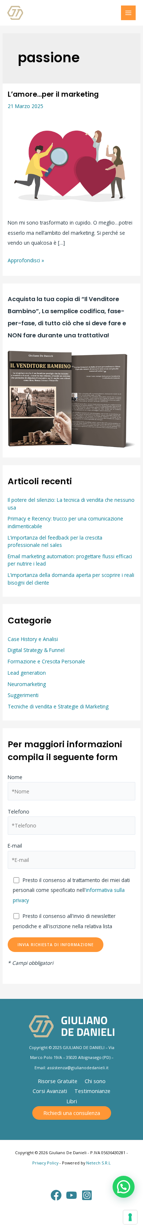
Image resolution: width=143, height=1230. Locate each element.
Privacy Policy (45, 1163)
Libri (71, 1101)
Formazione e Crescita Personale (46, 661)
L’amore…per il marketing (53, 94)
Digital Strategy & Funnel (36, 650)
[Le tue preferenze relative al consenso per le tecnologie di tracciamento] (130, 1217)
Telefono (18, 811)
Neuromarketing (27, 684)
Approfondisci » (26, 259)
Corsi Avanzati (50, 1090)
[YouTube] (71, 1195)
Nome (15, 777)
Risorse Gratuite (57, 1081)
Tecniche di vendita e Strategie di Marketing (58, 706)
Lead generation (27, 672)
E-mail (15, 845)
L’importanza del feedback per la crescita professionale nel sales (55, 541)
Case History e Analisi (33, 639)
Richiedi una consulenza (71, 1112)
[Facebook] (56, 1195)
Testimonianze (92, 1090)
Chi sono (95, 1081)
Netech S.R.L (98, 1163)
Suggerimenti (23, 695)
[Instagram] (86, 1195)
